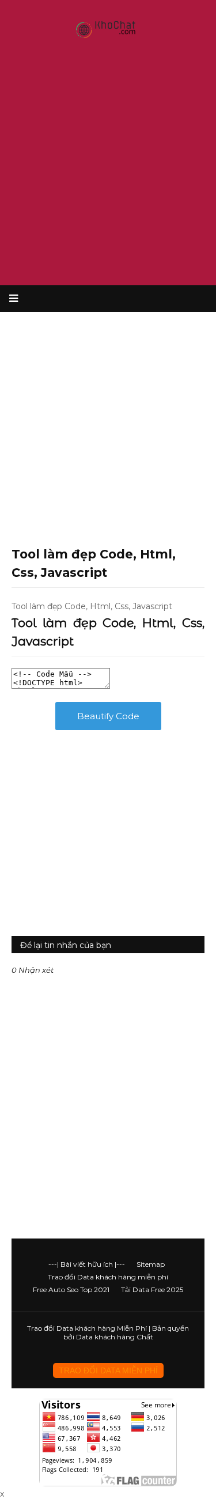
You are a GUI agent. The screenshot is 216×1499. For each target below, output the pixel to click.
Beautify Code (108, 716)
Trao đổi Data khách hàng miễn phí (108, 1277)
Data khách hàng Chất (114, 1336)
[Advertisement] (108, 166)
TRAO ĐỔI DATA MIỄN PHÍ (108, 1370)
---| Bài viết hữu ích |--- (86, 1264)
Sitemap (151, 1264)
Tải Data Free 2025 (152, 1289)
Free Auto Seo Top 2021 (71, 1289)
